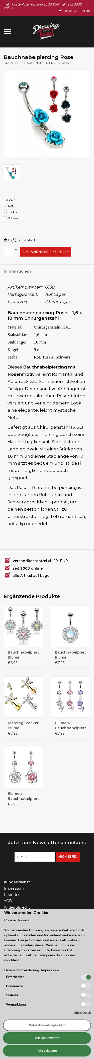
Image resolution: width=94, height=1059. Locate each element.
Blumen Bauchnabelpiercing (23, 796)
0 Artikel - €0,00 (77, 11)
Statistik (12, 995)
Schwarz (14, 218)
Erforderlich (15, 977)
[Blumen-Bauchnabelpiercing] (70, 696)
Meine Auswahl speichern (47, 1025)
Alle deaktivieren (47, 1038)
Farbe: (9, 199)
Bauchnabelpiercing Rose (47, 63)
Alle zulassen (47, 1051)
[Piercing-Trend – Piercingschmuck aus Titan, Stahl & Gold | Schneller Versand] (54, 31)
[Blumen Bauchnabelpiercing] (23, 767)
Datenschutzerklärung (21, 970)
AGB (8, 901)
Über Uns (12, 894)
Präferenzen (15, 986)
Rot (10, 206)
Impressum (14, 888)
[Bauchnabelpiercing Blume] (23, 626)
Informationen (17, 271)
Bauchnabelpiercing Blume (23, 655)
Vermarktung (16, 1004)
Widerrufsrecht (17, 907)
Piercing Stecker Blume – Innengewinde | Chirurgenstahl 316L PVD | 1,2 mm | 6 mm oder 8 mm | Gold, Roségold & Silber (23, 725)
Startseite (13, 63)
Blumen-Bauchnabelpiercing (70, 725)
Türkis (12, 212)
